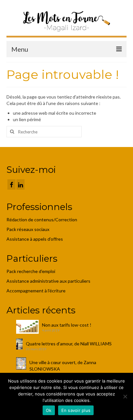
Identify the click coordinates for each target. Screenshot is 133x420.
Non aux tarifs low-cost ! (66, 325)
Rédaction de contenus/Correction (41, 219)
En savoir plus (76, 410)
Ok (49, 410)
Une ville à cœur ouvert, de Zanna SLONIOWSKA (62, 366)
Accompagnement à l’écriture (36, 290)
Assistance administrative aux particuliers (48, 281)
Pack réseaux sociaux (27, 229)
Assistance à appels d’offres (35, 239)
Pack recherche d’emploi (31, 271)
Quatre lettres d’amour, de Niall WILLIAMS (69, 343)
